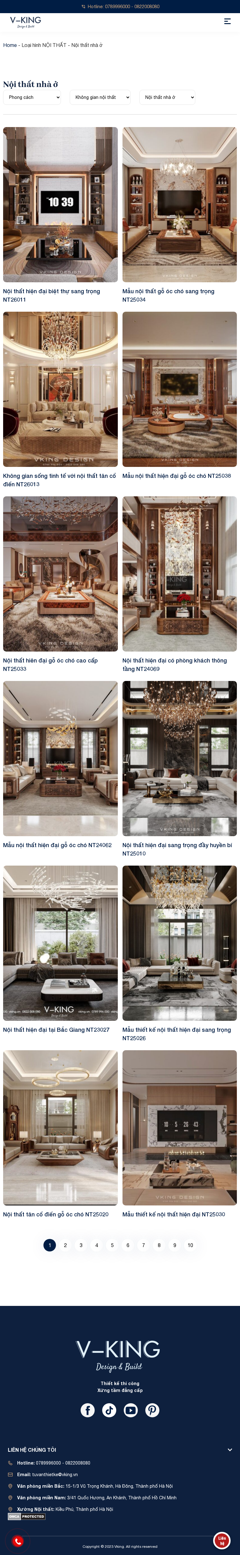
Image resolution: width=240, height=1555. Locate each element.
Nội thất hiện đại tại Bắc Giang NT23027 (56, 1029)
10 (190, 1243)
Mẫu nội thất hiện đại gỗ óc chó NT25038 (176, 475)
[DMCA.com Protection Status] (27, 1516)
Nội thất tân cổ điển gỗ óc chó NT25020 (55, 1214)
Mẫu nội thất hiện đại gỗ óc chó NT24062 (57, 844)
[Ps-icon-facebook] (88, 1410)
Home (10, 45)
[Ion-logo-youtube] (131, 1410)
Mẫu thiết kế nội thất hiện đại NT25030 (173, 1214)
